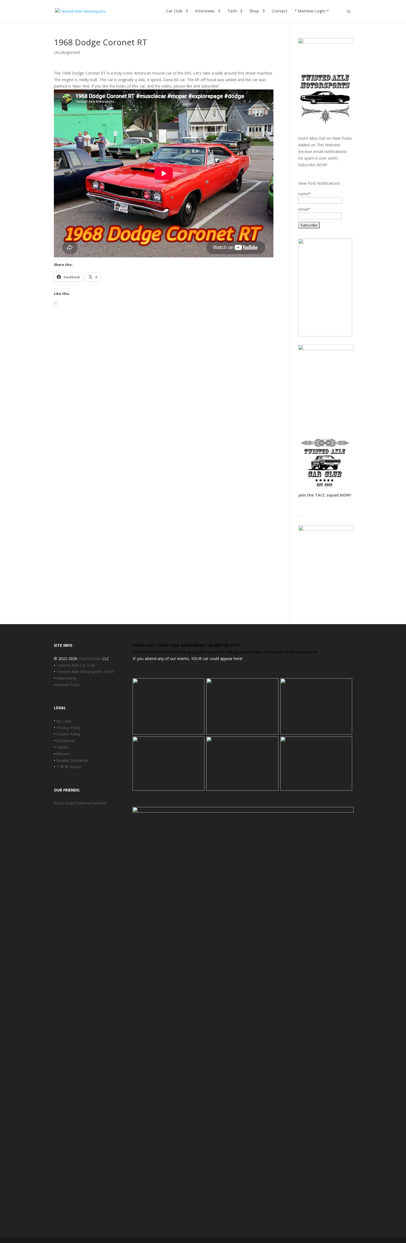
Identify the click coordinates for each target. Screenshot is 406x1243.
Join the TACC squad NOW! (324, 495)
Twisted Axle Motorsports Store (85, 671)
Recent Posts (68, 684)
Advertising (66, 678)
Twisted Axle (89, 658)
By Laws (64, 721)
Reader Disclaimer (72, 760)
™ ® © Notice (68, 766)
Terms (62, 747)
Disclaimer (65, 740)
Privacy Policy (68, 727)
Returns (63, 753)
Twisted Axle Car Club (75, 665)
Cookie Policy (68, 734)
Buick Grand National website (80, 803)
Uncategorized (67, 52)
